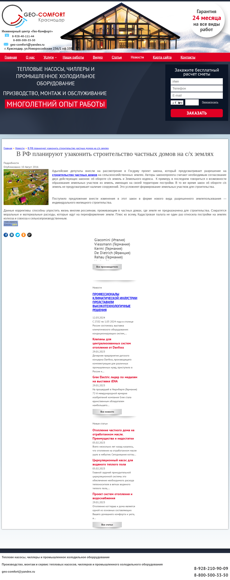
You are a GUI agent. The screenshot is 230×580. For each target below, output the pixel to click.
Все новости (107, 411)
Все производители (107, 266)
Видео (98, 57)
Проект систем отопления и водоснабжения (112, 496)
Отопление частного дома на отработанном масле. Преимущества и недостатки (113, 434)
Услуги (49, 57)
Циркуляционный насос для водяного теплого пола (113, 462)
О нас (30, 57)
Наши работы (73, 57)
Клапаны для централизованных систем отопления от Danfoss (112, 343)
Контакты (188, 57)
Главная (11, 57)
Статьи (117, 57)
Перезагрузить (210, 102)
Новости (137, 57)
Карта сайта (162, 57)
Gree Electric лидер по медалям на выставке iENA (115, 379)
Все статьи (107, 524)
